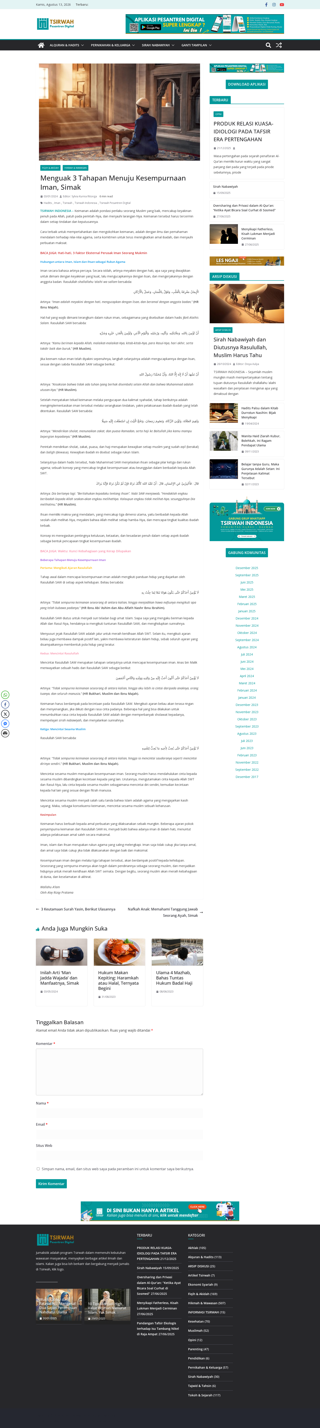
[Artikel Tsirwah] (41, 45)
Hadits (48, 203)
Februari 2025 (247, 604)
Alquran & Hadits (64, 45)
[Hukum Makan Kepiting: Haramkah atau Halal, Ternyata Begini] (119, 941)
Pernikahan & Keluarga (110, 45)
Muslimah (195, 1330)
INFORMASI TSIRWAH (203, 1312)
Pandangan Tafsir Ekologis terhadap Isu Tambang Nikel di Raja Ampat (158, 1328)
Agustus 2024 (246, 647)
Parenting (195, 1349)
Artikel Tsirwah (199, 1275)
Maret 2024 (247, 683)
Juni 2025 (247, 582)
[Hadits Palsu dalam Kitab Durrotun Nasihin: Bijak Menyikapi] (224, 416)
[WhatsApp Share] (5, 695)
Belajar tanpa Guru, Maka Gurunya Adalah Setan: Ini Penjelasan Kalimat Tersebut (260, 471)
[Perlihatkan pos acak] (279, 45)
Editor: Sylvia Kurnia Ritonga (80, 196)
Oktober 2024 (247, 633)
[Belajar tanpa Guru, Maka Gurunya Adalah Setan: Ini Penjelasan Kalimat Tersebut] (224, 474)
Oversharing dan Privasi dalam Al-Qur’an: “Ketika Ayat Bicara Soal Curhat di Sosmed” (244, 207)
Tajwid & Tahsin (199, 1386)
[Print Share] (5, 733)
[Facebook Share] (5, 704)
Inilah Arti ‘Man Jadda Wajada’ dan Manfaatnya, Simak (59, 978)
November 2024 (247, 625)
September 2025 (247, 575)
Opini (218, 114)
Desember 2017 (247, 777)
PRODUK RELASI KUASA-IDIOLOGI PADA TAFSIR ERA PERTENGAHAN (243, 131)
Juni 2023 (247, 748)
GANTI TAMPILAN (194, 45)
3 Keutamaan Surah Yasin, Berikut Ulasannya (78, 909)
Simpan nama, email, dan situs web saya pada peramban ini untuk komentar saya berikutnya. (118, 1168)
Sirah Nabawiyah (156, 45)
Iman (57, 203)
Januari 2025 (247, 611)
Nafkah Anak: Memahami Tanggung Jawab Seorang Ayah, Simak (163, 912)
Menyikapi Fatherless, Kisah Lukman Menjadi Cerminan (258, 233)
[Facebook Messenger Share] (5, 723)
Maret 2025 (247, 597)
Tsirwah (67, 203)
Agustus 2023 (246, 733)
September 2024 (247, 640)
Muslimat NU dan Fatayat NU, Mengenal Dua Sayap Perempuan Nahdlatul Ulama (58, 1305)
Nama (42, 1103)
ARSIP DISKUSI (223, 330)
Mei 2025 (246, 589)
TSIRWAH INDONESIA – (57, 211)
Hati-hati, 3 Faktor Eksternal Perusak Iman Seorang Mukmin (102, 253)
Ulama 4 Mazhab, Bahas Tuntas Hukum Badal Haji (174, 978)
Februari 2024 (247, 690)
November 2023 (247, 712)
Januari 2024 (247, 697)
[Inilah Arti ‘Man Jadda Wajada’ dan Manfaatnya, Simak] (61, 941)
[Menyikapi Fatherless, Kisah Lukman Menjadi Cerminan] (224, 237)
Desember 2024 (247, 618)
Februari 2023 (247, 755)
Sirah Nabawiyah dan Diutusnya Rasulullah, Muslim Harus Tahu (240, 347)
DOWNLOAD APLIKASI (247, 84)
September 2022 (247, 769)
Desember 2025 (247, 568)
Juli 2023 (247, 741)
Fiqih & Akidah (50, 167)
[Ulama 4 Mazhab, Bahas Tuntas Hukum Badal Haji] (177, 941)
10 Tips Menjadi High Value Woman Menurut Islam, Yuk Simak (107, 1308)
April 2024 (247, 676)
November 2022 (247, 762)
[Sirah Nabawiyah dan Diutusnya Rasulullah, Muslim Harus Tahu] (247, 303)
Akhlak (193, 1248)
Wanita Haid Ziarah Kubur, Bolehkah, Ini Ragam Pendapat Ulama (260, 440)
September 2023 (247, 726)
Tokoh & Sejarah (200, 1395)
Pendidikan (196, 1358)
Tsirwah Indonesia (86, 203)
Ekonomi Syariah (200, 1284)
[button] (81, 45)
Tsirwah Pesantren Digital (115, 203)
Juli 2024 (247, 654)
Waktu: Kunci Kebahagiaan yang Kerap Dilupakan (94, 551)
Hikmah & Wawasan (75, 167)
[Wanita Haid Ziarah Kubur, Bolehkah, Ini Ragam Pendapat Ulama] (224, 444)
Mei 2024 (246, 669)
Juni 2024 (247, 661)
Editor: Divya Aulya (247, 364)
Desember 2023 (247, 705)
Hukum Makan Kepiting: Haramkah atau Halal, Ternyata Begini (118, 980)
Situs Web (44, 1145)
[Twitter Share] (5, 714)
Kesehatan (196, 1321)
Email (42, 1124)
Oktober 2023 (247, 719)
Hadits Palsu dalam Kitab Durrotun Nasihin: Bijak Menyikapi (259, 412)
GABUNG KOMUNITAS (247, 552)
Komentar (45, 1043)
